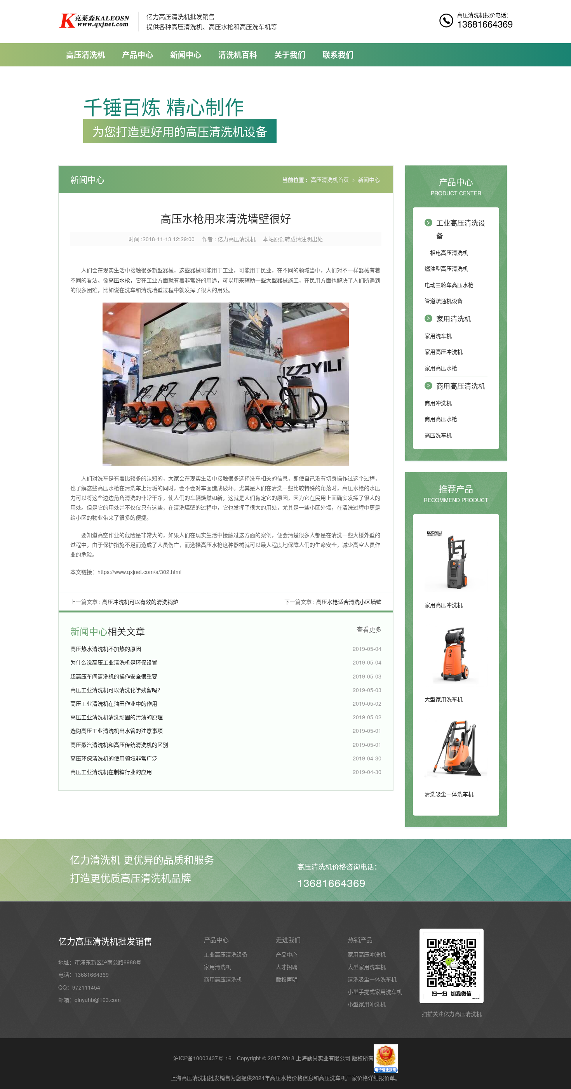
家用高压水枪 (441, 368)
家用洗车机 (438, 335)
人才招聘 (287, 967)
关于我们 (289, 54)
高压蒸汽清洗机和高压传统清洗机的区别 (119, 744)
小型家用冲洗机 (367, 1004)
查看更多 (369, 629)
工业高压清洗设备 (460, 228)
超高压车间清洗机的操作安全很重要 (113, 676)
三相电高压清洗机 (446, 252)
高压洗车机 (438, 435)
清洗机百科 (237, 54)
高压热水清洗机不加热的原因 (105, 648)
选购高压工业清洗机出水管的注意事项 (116, 730)
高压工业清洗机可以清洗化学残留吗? (115, 690)
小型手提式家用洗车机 (375, 991)
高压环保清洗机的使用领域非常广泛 (113, 758)
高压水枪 (119, 280)
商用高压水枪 (441, 419)
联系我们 (337, 54)
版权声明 (287, 979)
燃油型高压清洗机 (446, 268)
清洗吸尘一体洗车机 (372, 979)
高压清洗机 (85, 54)
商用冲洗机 (438, 403)
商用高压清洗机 (460, 386)
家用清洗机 (453, 318)
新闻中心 (185, 54)
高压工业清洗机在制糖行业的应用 (111, 772)
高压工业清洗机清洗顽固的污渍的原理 (116, 717)
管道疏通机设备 (444, 300)
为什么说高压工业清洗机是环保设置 (113, 662)
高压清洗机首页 (330, 179)
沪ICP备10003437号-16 (202, 1058)
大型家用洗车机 (367, 967)
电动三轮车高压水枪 (449, 285)
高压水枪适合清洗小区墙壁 (348, 601)
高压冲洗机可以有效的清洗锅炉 (140, 601)
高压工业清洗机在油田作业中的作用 (113, 703)
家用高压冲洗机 (444, 351)
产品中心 (137, 54)
